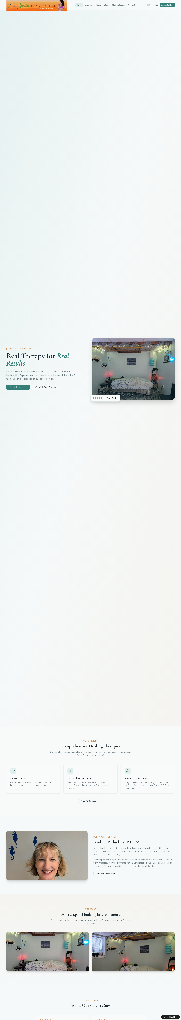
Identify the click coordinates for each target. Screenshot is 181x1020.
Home (79, 5)
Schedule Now (167, 5)
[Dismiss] (178, 1017)
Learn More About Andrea (106, 873)
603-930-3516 (152, 5)
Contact (131, 5)
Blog (106, 5)
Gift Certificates (118, 5)
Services (88, 5)
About (98, 5)
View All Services (88, 801)
